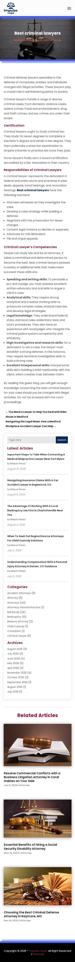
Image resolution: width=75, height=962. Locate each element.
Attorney (56, 40)
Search (62, 440)
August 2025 (14, 687)
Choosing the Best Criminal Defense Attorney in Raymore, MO (31, 914)
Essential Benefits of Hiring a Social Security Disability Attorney (30, 847)
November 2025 (17, 672)
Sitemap (38, 954)
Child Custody (15, 626)
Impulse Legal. (38, 951)
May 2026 (13, 663)
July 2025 (12, 691)
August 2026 (14, 649)
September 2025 (17, 682)
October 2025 (15, 677)
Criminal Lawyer (17, 636)
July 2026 (13, 653)
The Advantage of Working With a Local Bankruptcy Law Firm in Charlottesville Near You (35, 510)
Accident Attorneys (19, 593)
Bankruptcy (14, 617)
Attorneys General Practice (23, 607)
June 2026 (13, 658)
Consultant (14, 631)
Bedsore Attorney (17, 621)
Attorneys (13, 602)
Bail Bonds (13, 612)
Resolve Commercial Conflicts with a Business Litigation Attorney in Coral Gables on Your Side (32, 777)
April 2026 (13, 668)
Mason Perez (25, 40)
